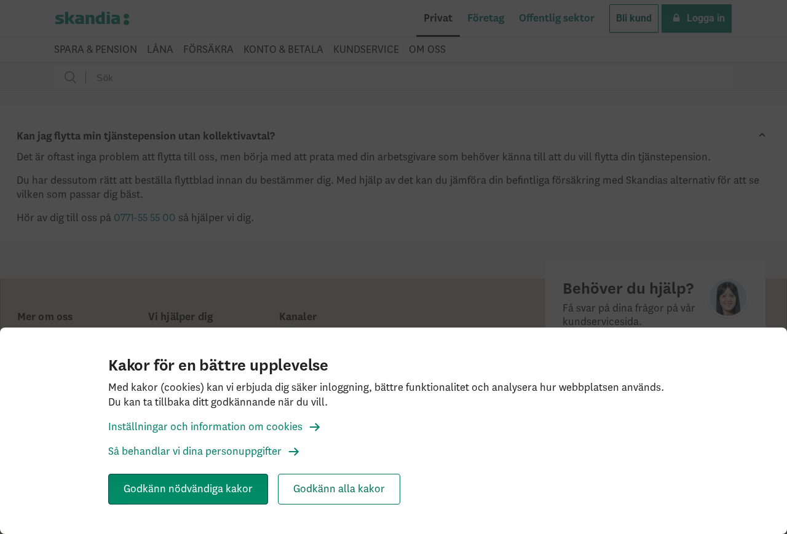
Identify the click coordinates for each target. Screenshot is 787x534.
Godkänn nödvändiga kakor (188, 489)
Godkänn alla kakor (339, 489)
